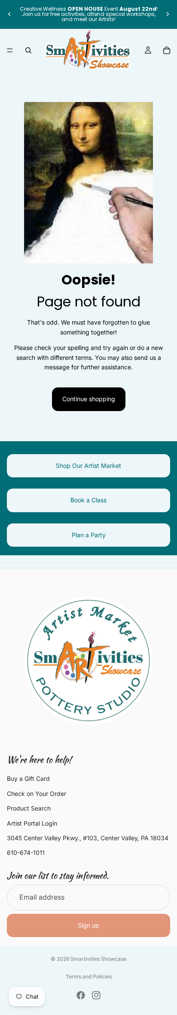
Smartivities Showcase (98, 959)
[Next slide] (167, 14)
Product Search (29, 808)
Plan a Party (89, 534)
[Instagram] (96, 995)
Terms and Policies (89, 976)
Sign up (88, 925)
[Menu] (10, 50)
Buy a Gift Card (28, 779)
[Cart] (166, 50)
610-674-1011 (26, 852)
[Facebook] (81, 995)
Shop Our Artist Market (88, 465)
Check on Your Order (36, 793)
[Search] (28, 50)
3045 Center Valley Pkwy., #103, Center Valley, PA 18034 (87, 838)
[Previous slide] (9, 14)
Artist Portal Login (32, 823)
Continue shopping (88, 398)
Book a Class (88, 500)
